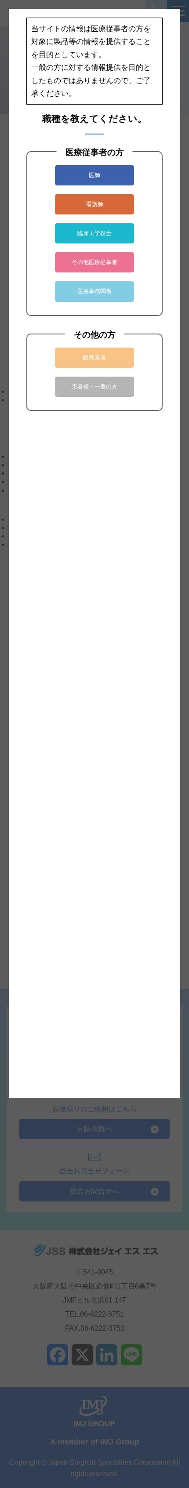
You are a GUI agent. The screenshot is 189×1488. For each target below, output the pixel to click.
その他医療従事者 (94, 262)
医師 (94, 175)
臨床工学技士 (94, 233)
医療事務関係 (94, 291)
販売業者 (94, 357)
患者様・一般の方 (94, 386)
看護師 (94, 204)
